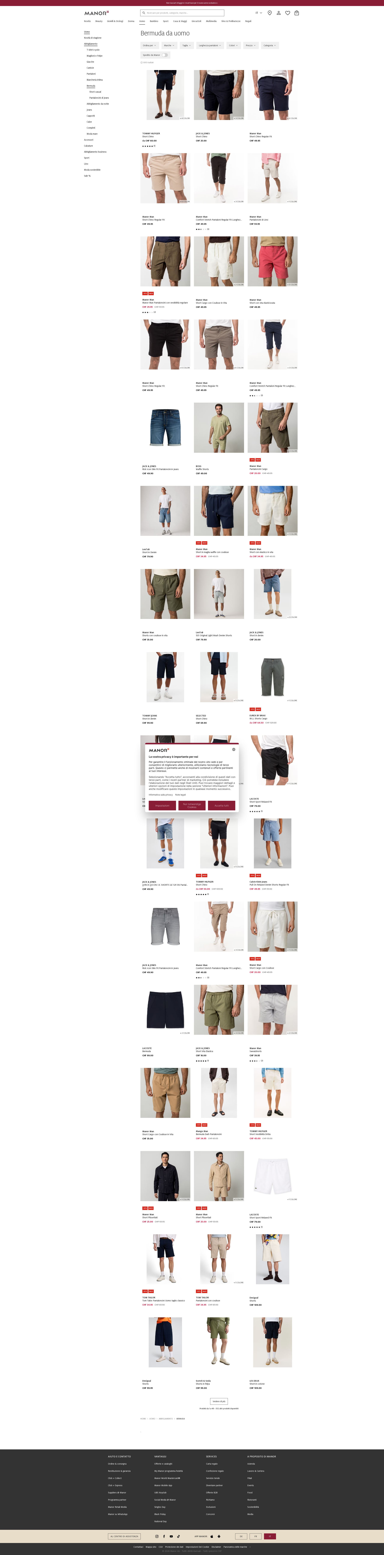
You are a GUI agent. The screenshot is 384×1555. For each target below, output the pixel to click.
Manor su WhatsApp (118, 1514)
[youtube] (171, 1536)
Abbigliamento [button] (166, 1419)
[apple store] (212, 1536)
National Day (160, 1521)
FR (255, 1536)
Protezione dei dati (174, 1547)
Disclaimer (216, 1547)
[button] (88, 21)
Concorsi (210, 1514)
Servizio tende (213, 1478)
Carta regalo (212, 1464)
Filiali (249, 1478)
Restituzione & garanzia (119, 1471)
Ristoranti (251, 1500)
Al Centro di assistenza (124, 1536)
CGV (161, 1547)
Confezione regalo (215, 1471)
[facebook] (164, 1536)
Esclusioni (211, 1507)
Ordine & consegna (117, 1464)
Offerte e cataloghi (163, 1464)
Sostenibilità (253, 1507)
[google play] (219, 1536)
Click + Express (115, 1485)
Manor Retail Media (117, 1507)
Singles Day (159, 1507)
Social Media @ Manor (165, 1500)
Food (249, 1492)
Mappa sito (151, 1547)
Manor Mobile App (163, 1485)
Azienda (251, 1464)
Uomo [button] (152, 1419)
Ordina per (148, 45)
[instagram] (157, 1536)
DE (241, 1536)
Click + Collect (115, 1478)
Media (250, 1514)
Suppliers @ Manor (117, 1492)
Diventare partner (214, 1485)
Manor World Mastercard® (167, 1478)
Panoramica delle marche (235, 1547)
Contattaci (138, 1547)
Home (143, 1419)
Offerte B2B (212, 1492)
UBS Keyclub (160, 1492)
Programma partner (117, 1500)
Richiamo (210, 1500)
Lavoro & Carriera (255, 1471)
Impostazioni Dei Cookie (197, 1547)
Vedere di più (219, 1401)
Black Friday (160, 1514)
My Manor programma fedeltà (168, 1471)
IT (257, 12)
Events (250, 1485)
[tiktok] (179, 1536)
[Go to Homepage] (97, 13)
